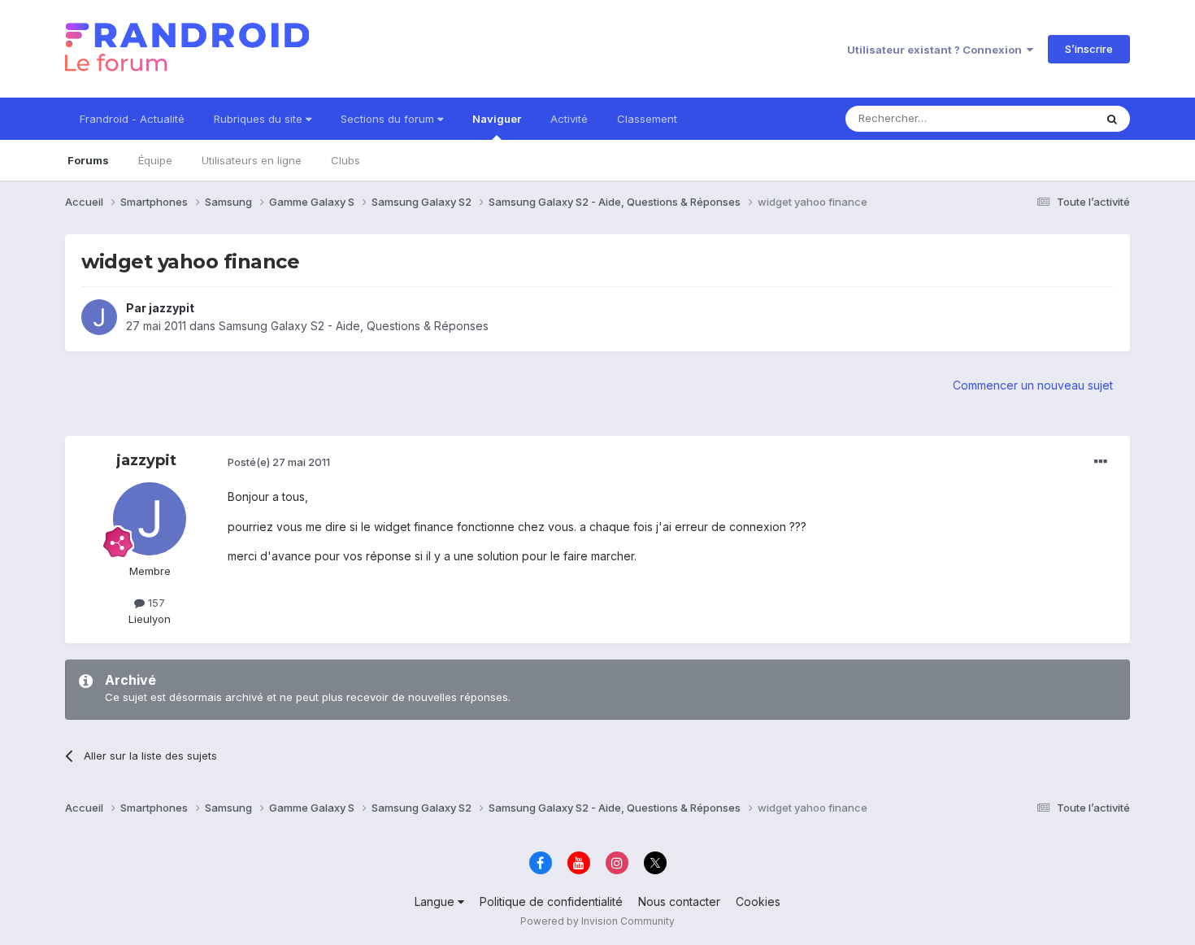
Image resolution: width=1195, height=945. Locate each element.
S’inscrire (1089, 48)
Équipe (155, 160)
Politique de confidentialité (551, 901)
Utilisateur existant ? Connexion (937, 49)
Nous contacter (679, 901)
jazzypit (171, 308)
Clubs (345, 160)
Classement (647, 118)
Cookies (758, 901)
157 (155, 602)
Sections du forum (389, 118)
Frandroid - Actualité (132, 118)
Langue (436, 901)
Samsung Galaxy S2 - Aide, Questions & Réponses (354, 326)
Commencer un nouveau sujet (1033, 385)
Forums (88, 160)
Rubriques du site (260, 118)
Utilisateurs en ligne (252, 160)
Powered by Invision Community (597, 921)
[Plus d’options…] (1100, 462)
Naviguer (496, 118)
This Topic (1046, 118)
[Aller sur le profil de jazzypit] (99, 317)
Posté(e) (279, 461)
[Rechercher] (1112, 119)
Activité (569, 118)
